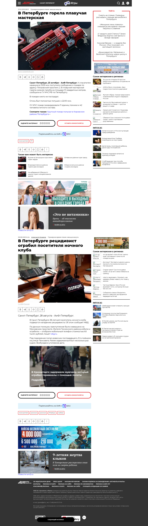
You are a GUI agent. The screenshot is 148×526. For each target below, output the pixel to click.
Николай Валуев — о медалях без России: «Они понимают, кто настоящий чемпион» (111, 45)
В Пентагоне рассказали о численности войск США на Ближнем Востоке (112, 330)
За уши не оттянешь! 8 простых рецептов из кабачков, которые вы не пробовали (116, 81)
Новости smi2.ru (25, 230)
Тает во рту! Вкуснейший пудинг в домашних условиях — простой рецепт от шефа (115, 104)
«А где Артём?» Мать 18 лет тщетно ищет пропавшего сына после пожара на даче (115, 256)
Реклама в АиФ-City (103, 484)
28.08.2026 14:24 (23, 237)
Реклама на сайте (64, 484)
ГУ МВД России (23, 304)
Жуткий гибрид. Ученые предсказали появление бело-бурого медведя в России (116, 96)
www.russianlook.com (26, 71)
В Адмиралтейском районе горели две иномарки (38, 166)
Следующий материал (56, 519)
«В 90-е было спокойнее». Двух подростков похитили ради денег (115, 88)
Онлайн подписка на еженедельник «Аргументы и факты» (103, 481)
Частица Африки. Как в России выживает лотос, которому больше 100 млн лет (115, 287)
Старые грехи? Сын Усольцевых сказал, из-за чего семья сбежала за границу (116, 271)
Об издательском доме (42, 481)
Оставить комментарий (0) (74, 123)
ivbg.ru (54, 334)
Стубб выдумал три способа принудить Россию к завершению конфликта (114, 163)
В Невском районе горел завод (76, 157)
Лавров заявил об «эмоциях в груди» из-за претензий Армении (115, 337)
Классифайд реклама (41, 486)
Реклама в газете (49, 484)
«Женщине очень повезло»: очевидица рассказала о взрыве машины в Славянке (111, 27)
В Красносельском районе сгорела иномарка (74, 166)
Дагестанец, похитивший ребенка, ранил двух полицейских (114, 147)
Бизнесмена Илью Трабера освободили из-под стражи (112, 139)
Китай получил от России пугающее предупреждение (115, 131)
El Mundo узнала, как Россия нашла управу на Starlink (115, 321)
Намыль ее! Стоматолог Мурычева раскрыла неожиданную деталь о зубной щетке (115, 112)
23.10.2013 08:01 (23, 9)
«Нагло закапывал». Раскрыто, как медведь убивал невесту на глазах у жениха (116, 279)
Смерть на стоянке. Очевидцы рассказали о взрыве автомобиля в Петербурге (111, 17)
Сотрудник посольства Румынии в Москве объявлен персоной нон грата (114, 315)
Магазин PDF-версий (72, 481)
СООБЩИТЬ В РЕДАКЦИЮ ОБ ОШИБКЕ (95, 486)
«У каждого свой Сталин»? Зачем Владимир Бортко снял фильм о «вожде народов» (111, 36)
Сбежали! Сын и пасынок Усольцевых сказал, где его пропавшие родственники (116, 119)
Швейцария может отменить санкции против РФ (115, 306)
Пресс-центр (57, 481)
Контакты (36, 484)
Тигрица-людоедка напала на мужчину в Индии (113, 154)
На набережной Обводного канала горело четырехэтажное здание (39, 174)
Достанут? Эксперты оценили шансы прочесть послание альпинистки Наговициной (116, 264)
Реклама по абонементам (83, 484)
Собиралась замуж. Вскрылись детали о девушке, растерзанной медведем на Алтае (115, 294)
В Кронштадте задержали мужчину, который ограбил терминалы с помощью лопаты (59, 373)
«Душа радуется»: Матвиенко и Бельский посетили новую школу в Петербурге (111, 54)
